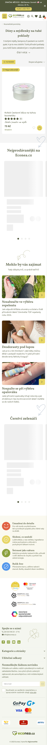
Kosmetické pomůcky (12, 24)
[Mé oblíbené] (36, 16)
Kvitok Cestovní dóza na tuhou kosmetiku (20, 114)
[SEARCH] (32, 16)
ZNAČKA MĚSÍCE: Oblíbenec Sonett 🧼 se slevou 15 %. (23, 5)
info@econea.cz (10, 634)
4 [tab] (29, 238)
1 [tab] (18, 238)
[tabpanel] (23, 197)
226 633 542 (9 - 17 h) (12, 632)
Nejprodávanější (11, 70)
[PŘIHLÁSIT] (42, 684)
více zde (33, 692)
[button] (12, 119)
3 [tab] (25, 238)
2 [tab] (22, 238)
